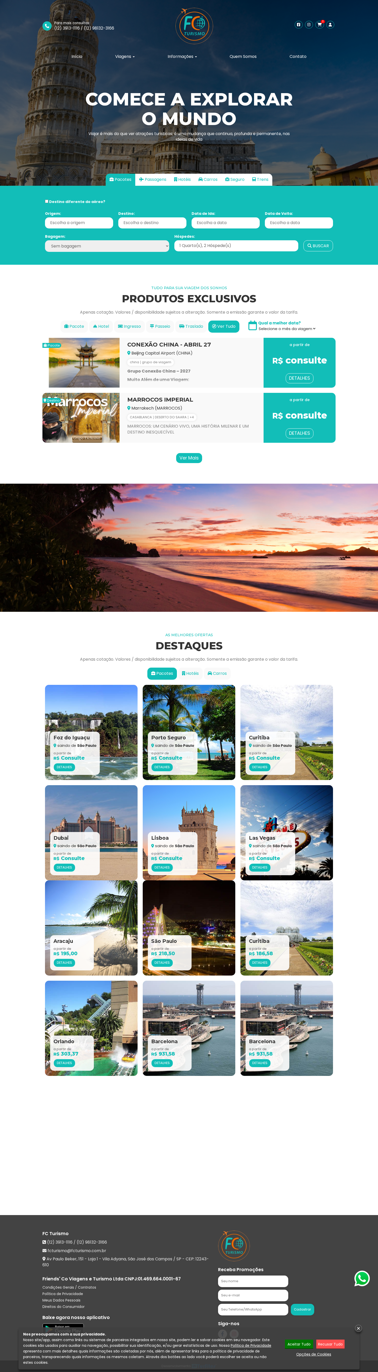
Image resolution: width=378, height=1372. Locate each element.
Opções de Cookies (313, 1354)
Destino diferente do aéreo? (76, 201)
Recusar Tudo (330, 1344)
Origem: (53, 213)
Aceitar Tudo (299, 1344)
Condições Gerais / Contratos (69, 1287)
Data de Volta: (279, 213)
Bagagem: (55, 236)
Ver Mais (189, 458)
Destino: (126, 213)
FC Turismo (55, 1234)
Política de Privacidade (62, 1293)
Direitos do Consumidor (63, 1306)
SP (178, 1259)
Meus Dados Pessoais (61, 1300)
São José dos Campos (150, 1259)
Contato (298, 56)
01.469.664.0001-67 (159, 1279)
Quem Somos (243, 56)
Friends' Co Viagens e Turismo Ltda (82, 1279)
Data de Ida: (203, 213)
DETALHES (299, 378)
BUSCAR (320, 246)
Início (76, 56)
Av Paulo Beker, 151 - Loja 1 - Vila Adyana (86, 1259)
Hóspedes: (184, 236)
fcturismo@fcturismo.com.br (77, 1251)
